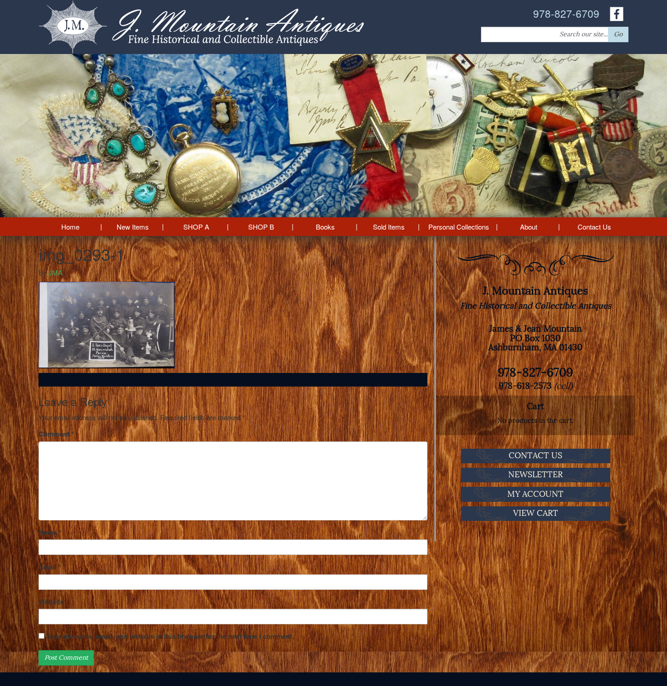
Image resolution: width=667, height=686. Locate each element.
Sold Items (389, 226)
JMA (56, 272)
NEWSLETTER (535, 475)
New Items (133, 226)
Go (618, 34)
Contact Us (594, 226)
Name (50, 532)
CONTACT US (535, 456)
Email (50, 567)
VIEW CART (535, 513)
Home (70, 226)
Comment (56, 434)
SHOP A (196, 226)
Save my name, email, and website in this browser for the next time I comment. (170, 636)
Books (325, 226)
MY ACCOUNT (535, 494)
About (528, 226)
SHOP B (261, 226)
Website (51, 602)
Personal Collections (458, 226)
